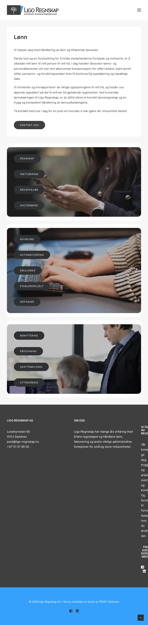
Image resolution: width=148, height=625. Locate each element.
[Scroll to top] (141, 617)
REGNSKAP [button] (27, 158)
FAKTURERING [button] (29, 174)
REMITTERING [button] (29, 335)
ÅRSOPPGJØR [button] (29, 189)
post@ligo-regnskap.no (23, 441)
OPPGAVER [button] (27, 301)
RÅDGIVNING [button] (28, 351)
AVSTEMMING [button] (29, 205)
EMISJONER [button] (27, 270)
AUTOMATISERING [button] (32, 254)
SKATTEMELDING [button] (31, 366)
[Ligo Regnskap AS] (33, 10)
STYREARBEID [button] (29, 382)
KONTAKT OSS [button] (29, 125)
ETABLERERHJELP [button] (32, 286)
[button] (139, 10)
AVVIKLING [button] (27, 239)
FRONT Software (109, 601)
